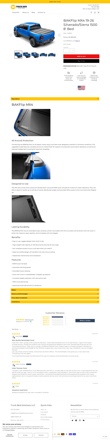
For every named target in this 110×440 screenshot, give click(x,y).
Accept (25, 435)
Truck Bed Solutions (57, 436)
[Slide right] (59, 35)
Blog (33, 12)
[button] (91, 12)
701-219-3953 (95, 7)
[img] (16, 334)
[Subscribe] (97, 416)
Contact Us (41, 12)
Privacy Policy (45, 419)
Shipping (43, 414)
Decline (41, 435)
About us (43, 409)
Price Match (44, 412)
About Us (25, 12)
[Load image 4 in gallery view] (43, 54)
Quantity (65, 47)
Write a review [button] (85, 320)
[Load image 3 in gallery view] (35, 54)
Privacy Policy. (10, 430)
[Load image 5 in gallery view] (51, 54)
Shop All (15, 12)
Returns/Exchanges (46, 417)
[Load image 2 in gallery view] (26, 54)
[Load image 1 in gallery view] (18, 54)
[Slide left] (11, 35)
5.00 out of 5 (29, 319)
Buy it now (81, 61)
